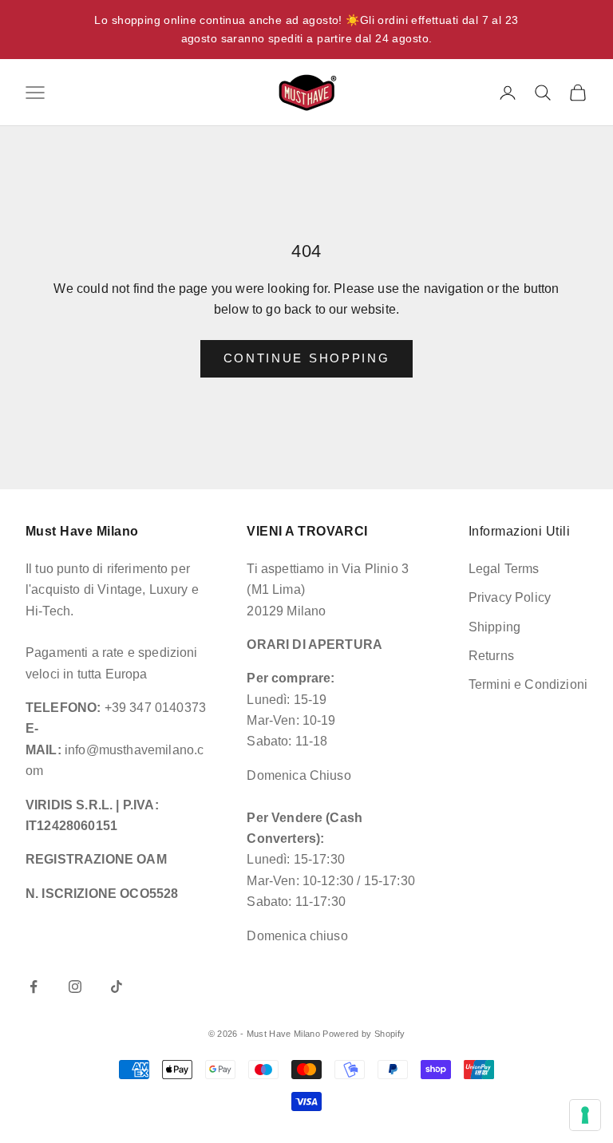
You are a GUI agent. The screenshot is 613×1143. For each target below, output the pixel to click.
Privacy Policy (510, 597)
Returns (491, 655)
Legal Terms (504, 568)
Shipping (494, 627)
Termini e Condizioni (528, 684)
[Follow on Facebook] (34, 987)
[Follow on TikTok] (117, 987)
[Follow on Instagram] (75, 987)
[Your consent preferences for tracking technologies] (585, 1115)
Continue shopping (306, 358)
